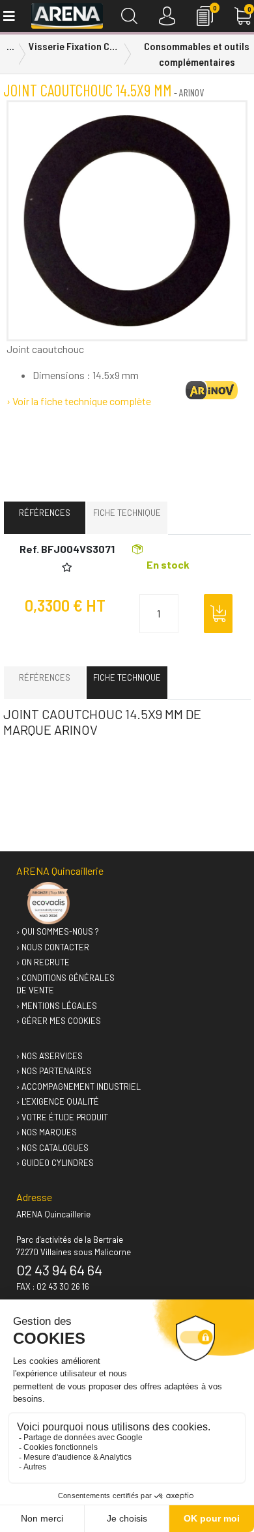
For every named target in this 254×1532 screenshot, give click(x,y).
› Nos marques (46, 1132)
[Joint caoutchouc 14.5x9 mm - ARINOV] (127, 220)
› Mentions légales (56, 1005)
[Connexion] (167, 16)
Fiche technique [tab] (127, 512)
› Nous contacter (52, 947)
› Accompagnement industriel (78, 1086)
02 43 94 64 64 (59, 1269)
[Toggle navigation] (8, 16)
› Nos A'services (49, 1056)
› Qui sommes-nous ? (57, 931)
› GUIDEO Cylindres (55, 1162)
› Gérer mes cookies (58, 1020)
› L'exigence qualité (57, 1101)
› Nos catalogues (52, 1147)
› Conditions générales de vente (65, 984)
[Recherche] (129, 16)
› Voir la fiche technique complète (79, 401)
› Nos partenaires (54, 1071)
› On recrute (43, 962)
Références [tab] (44, 512)
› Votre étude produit (62, 1117)
